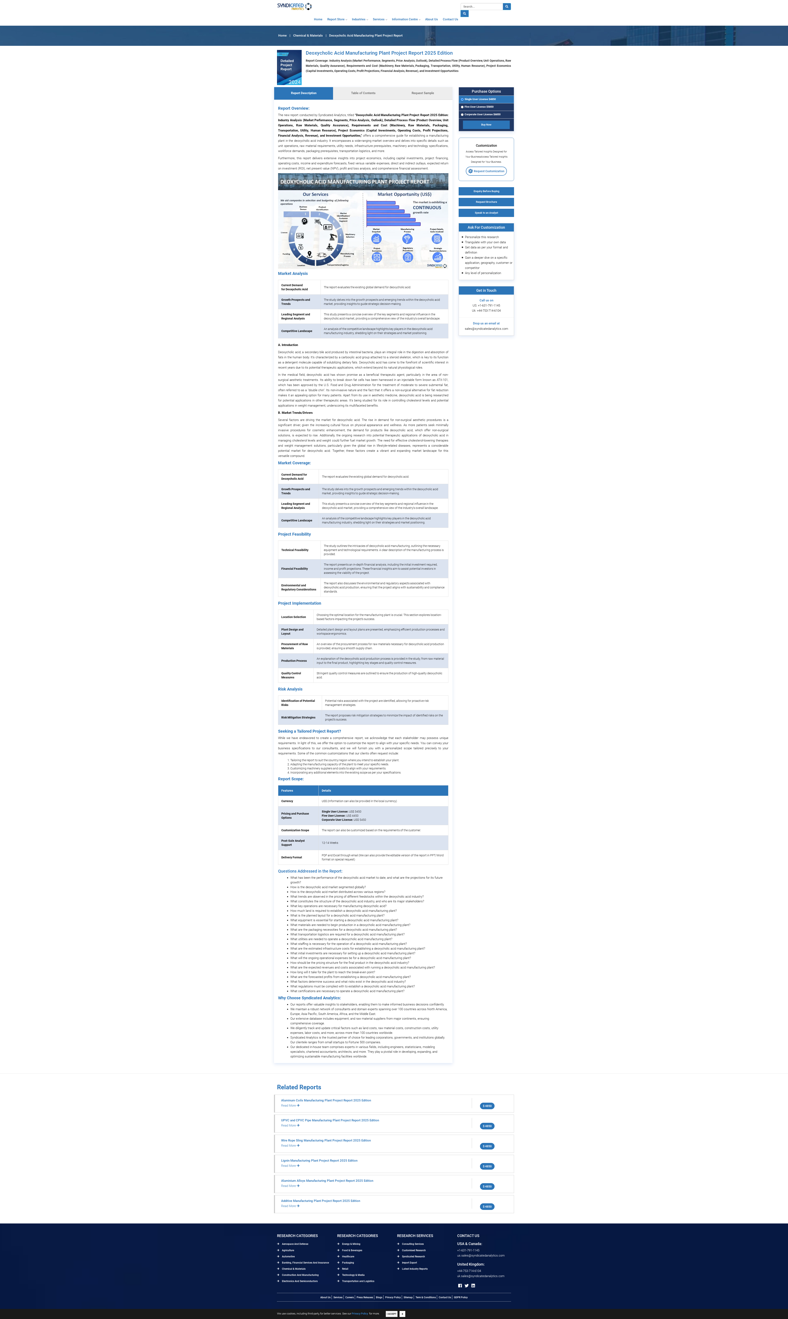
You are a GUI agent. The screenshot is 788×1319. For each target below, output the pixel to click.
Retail (344, 1268)
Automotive (288, 1256)
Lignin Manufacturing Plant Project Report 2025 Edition (319, 1160)
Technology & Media (353, 1275)
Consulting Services (412, 1244)
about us (431, 19)
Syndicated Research (413, 1256)
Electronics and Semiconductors (299, 1281)
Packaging (347, 1262)
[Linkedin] (473, 1285)
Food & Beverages (351, 1250)
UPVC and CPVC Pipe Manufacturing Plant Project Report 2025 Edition (330, 1120)
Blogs (379, 1297)
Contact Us (445, 1297)
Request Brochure (486, 201)
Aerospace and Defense (294, 1244)
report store (336, 19)
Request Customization (489, 171)
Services (379, 19)
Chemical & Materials (293, 1268)
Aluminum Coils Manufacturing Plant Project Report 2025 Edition (326, 1100)
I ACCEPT (391, 1314)
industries (358, 19)
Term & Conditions (426, 1297)
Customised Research (413, 1250)
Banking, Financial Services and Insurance (305, 1262)
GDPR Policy (461, 1297)
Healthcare (347, 1256)
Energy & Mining (350, 1244)
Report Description (303, 93)
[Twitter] (467, 1285)
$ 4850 (487, 1106)
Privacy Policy (393, 1297)
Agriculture (287, 1250)
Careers (349, 1297)
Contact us (450, 19)
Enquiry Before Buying (486, 191)
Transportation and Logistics (357, 1281)
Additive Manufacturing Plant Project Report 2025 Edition (320, 1201)
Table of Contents (363, 93)
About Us (325, 1297)
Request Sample (423, 93)
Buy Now (486, 124)
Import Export (409, 1262)
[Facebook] (460, 1285)
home (318, 19)
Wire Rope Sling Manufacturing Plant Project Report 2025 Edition (326, 1140)
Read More (289, 1105)
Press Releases (365, 1297)
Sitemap (408, 1297)
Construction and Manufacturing (300, 1275)
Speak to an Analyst (486, 212)
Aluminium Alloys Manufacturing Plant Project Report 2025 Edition (327, 1181)
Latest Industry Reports (414, 1268)
